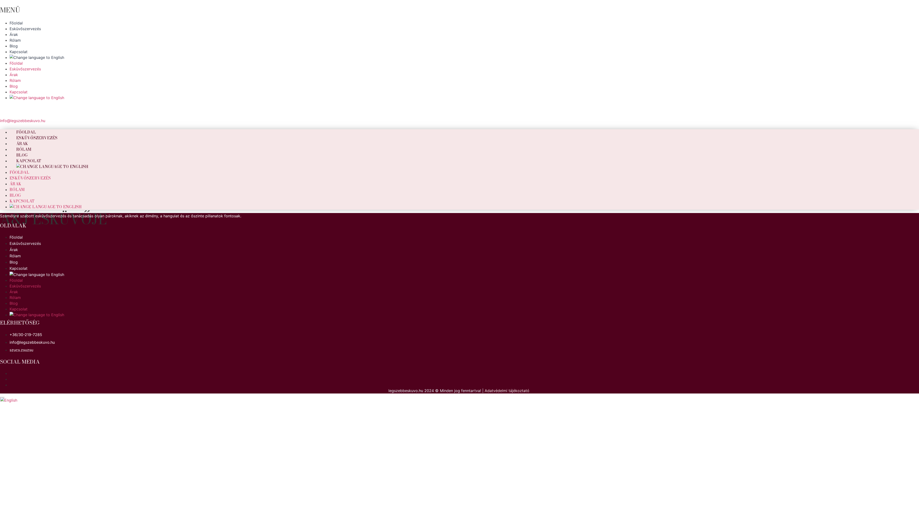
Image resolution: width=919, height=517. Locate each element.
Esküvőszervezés (37, 138)
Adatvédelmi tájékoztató (507, 390)
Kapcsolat (22, 201)
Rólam (17, 189)
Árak (15, 184)
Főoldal (19, 172)
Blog (15, 195)
